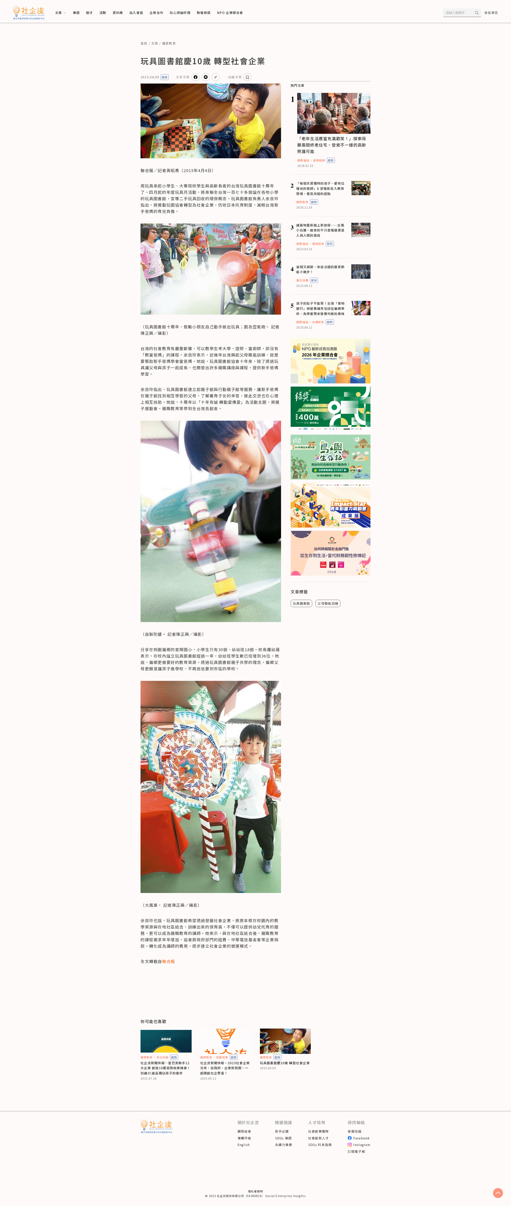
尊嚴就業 (222, 1057)
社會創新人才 (318, 1138)
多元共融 (162, 1057)
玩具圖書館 (301, 603)
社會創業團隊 (318, 1131)
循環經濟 (318, 244)
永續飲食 (318, 322)
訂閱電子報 (356, 1151)
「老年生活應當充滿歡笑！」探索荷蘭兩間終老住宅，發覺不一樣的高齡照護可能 (331, 145)
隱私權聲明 (255, 1191)
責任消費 (302, 280)
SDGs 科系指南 (320, 1144)
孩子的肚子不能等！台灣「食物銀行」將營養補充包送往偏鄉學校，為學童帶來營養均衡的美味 (320, 308)
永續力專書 (283, 1144)
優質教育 (169, 43)
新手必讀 (282, 1131)
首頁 (144, 43)
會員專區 (491, 12)
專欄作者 (244, 1138)
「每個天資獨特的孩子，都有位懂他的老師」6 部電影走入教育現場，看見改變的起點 (320, 188)
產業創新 (319, 160)
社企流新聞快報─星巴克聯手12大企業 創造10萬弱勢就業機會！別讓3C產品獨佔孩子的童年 (165, 1067)
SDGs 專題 (283, 1138)
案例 (330, 244)
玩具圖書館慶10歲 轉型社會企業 (285, 1062)
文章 (154, 43)
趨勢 (165, 77)
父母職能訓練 (328, 603)
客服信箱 (354, 1131)
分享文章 (183, 77)
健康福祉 (303, 160)
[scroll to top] (498, 1193)
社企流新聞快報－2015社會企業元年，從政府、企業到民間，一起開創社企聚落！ (225, 1067)
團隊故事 (244, 1131)
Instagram (361, 1144)
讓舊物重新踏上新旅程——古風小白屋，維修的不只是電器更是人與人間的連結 (320, 230)
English (244, 1144)
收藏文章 (235, 77)
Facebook (361, 1138)
